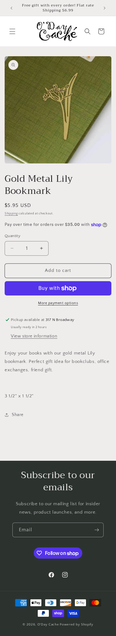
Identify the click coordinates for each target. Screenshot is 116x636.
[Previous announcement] (11, 8)
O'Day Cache (48, 624)
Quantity (12, 236)
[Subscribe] (96, 530)
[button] (12, 31)
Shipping (11, 213)
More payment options (58, 303)
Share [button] (18, 414)
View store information (34, 336)
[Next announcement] (104, 8)
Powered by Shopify (76, 624)
